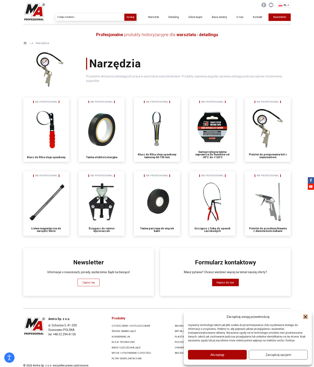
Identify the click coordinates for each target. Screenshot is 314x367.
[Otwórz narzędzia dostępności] (9, 357)
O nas (240, 17)
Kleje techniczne (123, 342)
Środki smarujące (124, 331)
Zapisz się (88, 282)
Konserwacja (121, 336)
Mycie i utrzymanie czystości (131, 353)
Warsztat (153, 17)
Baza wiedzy (219, 17)
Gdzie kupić (195, 17)
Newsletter (279, 17)
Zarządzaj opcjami (278, 355)
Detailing (173, 17)
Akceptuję (217, 355)
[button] (305, 317)
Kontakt (257, 17)
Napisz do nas (225, 282)
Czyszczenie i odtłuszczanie (131, 325)
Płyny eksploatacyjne (127, 358)
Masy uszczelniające (126, 347)
